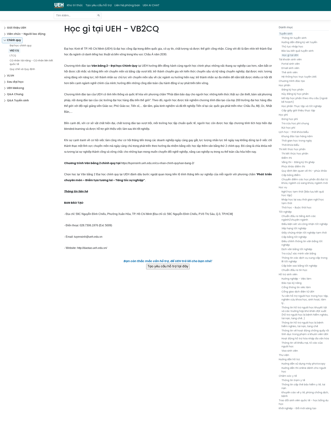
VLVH (10, 75)
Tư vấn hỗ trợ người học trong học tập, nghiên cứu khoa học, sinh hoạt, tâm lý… (305, 300)
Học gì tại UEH (290, 55)
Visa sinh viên (290, 351)
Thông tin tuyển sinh (294, 38)
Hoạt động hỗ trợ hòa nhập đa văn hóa (305, 338)
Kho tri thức (75, 5)
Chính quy (14, 40)
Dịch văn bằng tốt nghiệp (297, 249)
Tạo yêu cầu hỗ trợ (99, 5)
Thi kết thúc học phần (292, 149)
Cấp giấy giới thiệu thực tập (298, 110)
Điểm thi (287, 158)
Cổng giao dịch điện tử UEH (298, 292)
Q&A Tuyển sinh (18, 100)
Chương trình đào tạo (292, 81)
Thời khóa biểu (290, 145)
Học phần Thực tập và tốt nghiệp (302, 106)
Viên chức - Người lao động (26, 34)
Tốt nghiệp (285, 212)
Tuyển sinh (285, 34)
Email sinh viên (290, 68)
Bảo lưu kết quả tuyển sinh (298, 51)
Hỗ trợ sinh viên (288, 274)
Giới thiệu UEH (16, 27)
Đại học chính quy (21, 45)
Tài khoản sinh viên (290, 59)
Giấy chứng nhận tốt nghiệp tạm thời (304, 233)
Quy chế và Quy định (22, 69)
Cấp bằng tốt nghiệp (294, 237)
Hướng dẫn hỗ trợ (289, 359)
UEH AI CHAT (151, 5)
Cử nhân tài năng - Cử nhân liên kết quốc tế (31, 62)
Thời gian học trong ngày (297, 141)
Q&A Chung (15, 94)
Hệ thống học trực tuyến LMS (299, 77)
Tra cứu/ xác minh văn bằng (299, 253)
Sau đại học (15, 81)
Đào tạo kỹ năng (292, 283)
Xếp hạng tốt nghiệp (294, 228)
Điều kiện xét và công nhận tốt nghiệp (305, 224)
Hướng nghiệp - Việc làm (296, 279)
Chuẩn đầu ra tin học (294, 270)
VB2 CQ (14, 50)
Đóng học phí (290, 119)
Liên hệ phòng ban (127, 5)
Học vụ (283, 187)
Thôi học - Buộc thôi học (297, 207)
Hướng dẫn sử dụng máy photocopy (303, 364)
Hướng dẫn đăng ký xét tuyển (299, 42)
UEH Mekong (15, 88)
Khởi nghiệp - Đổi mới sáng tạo (297, 408)
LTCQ (13, 55)
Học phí (283, 115)
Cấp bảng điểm (291, 175)
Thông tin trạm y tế (293, 380)
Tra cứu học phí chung (295, 123)
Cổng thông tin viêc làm (296, 287)
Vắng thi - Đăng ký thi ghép (298, 162)
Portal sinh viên (291, 64)
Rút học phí (288, 128)
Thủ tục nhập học (292, 46)
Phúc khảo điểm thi (293, 166)
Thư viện (284, 355)
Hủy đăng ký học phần (295, 94)
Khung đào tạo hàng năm (297, 136)
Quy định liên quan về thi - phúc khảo (304, 171)
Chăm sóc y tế (288, 376)
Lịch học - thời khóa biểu (294, 132)
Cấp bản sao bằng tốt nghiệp (299, 266)
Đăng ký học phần (293, 90)
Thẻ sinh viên (290, 72)
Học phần (284, 85)
